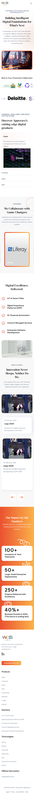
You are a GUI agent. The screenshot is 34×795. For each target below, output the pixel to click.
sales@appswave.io (8, 777)
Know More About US (11, 663)
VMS (3, 185)
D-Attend (5, 173)
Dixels (5, 136)
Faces (3, 179)
